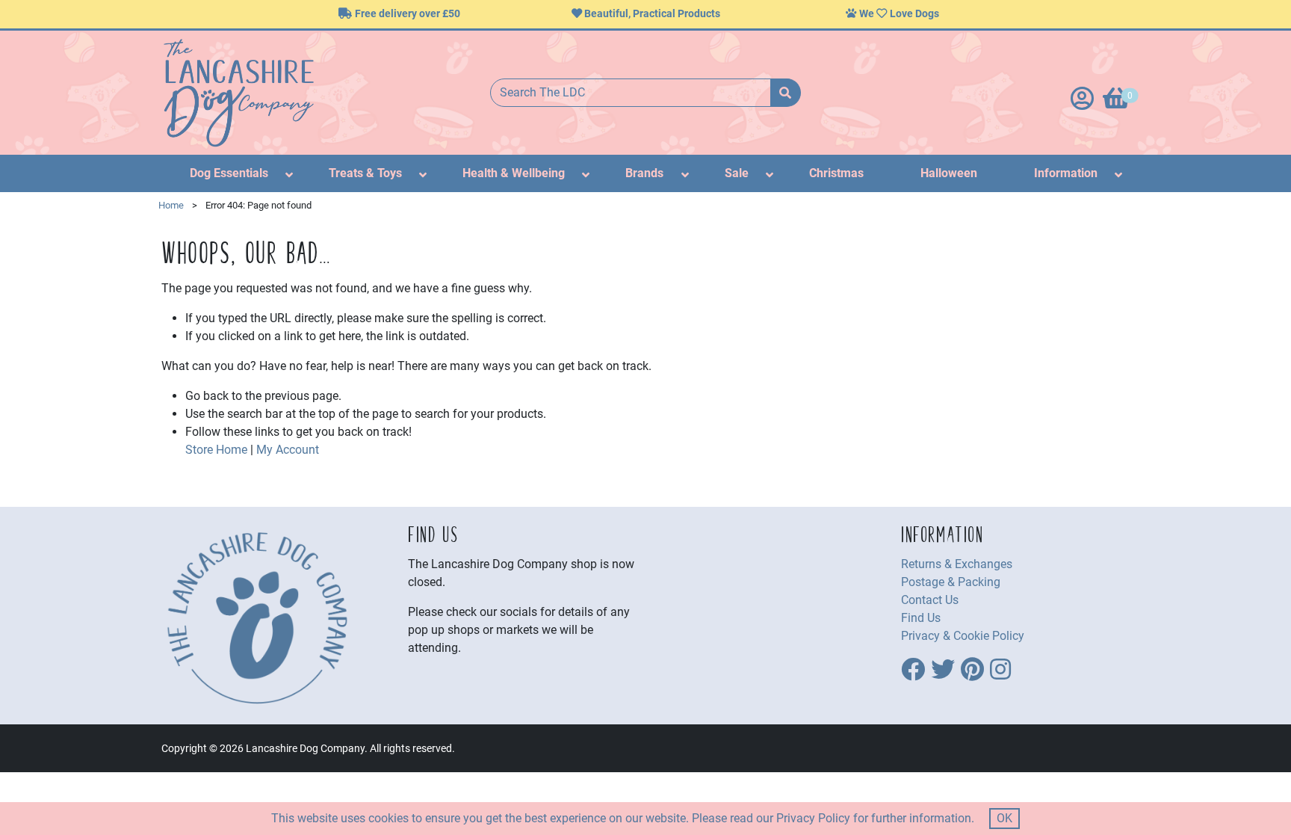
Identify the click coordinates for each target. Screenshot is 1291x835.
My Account (287, 450)
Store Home (216, 450)
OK (1004, 818)
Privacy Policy (813, 818)
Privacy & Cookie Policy (962, 636)
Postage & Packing (950, 582)
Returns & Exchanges (956, 564)
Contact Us (930, 600)
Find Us (921, 618)
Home (171, 205)
